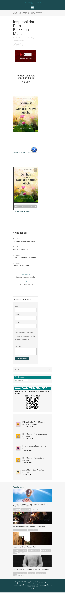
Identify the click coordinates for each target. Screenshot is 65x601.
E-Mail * (17, 314)
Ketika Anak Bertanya (34, 550)
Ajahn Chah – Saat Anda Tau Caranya (33, 471)
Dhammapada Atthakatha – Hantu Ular (35, 447)
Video (15, 552)
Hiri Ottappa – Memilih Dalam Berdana (33, 459)
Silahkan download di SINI (22, 152)
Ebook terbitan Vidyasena (30, 38)
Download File (17, 38)
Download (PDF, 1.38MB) (21, 211)
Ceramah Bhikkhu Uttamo (20, 530)
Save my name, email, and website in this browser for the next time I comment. (25, 336)
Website (17, 322)
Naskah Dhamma (19, 40)
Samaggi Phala (33, 2)
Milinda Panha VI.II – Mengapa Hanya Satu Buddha (33, 423)
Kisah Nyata (17, 509)
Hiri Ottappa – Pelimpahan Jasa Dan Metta (34, 435)
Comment (18, 346)
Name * (17, 306)
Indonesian (20, 380)
